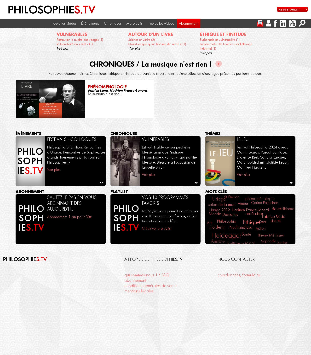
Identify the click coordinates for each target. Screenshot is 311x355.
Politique (235, 243)
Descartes (230, 214)
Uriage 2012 (219, 209)
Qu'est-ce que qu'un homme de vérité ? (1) (157, 44)
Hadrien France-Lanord (250, 209)
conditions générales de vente (150, 285)
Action (260, 228)
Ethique (251, 222)
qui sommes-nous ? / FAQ (146, 275)
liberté (275, 221)
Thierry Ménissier (270, 235)
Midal (250, 243)
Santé (246, 234)
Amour (243, 203)
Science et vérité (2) (141, 40)
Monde (215, 213)
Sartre (282, 242)
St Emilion (231, 197)
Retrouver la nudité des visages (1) (80, 40)
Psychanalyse (240, 227)
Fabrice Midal (274, 216)
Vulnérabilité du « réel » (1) (75, 44)
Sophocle (268, 241)
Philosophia (226, 221)
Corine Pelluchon (264, 202)
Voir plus (62, 48)
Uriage (219, 199)
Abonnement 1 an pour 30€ (69, 216)
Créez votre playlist (157, 228)
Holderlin (217, 227)
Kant (262, 221)
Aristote (218, 241)
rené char (254, 213)
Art (209, 222)
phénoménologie (260, 198)
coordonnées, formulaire (239, 275)
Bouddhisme (283, 208)
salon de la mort (222, 204)
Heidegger (226, 235)
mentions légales (139, 291)
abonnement (135, 280)
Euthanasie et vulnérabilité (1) (220, 40)
